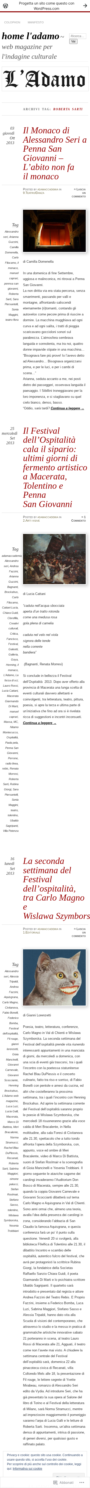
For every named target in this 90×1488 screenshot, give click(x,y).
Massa (8, 721)
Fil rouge (12, 1038)
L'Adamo (9, 675)
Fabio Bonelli (10, 1012)
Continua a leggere (67, 408)
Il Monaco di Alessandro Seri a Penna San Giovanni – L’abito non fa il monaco (55, 153)
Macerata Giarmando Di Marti (11, 701)
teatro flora (12, 319)
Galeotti (13, 649)
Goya (14, 659)
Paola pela (11, 742)
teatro (14, 810)
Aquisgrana (11, 997)
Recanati (12, 1158)
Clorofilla (13, 618)
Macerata (12, 1116)
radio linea (12, 763)
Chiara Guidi (10, 612)
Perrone (13, 758)
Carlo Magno (10, 1002)
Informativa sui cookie (27, 1468)
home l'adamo (31, 35)
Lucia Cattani (10, 690)
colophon (12, 22)
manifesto (36, 22)
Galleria (13, 654)
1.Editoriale (31, 932)
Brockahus (11, 591)
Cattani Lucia (10, 607)
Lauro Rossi (10, 685)
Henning (11, 664)
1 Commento (78, 518)
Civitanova (11, 1007)
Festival (13, 643)
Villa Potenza (10, 830)
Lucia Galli (11, 1111)
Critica (14, 633)
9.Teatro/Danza (33, 193)
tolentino (13, 815)
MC (16, 721)
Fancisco (12, 638)
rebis (5, 768)
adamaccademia (48, 189)
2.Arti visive (31, 520)
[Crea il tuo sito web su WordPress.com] (45, 5)
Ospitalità (12, 737)
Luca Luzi (12, 1106)
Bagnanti (12, 586)
